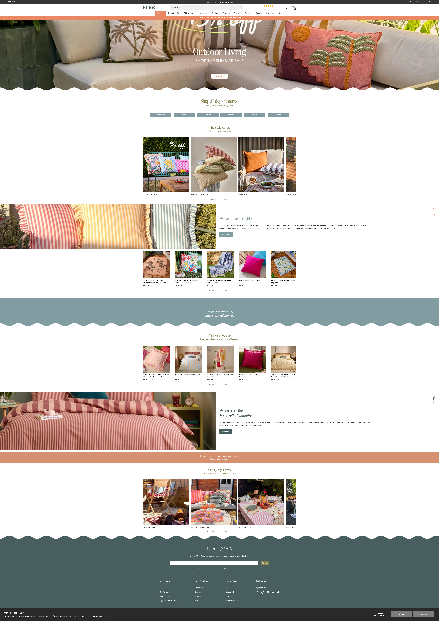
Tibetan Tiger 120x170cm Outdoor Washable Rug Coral (154, 281)
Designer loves (231, 592)
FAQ (417, 2)
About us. (225, 431)
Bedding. (231, 115)
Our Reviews (164, 592)
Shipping (198, 596)
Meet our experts (232, 600)
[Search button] (240, 7)
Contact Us (199, 588)
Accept (402, 614)
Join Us (265, 563)
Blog (227, 588)
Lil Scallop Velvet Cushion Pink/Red (249, 375)
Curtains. (278, 115)
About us (412, 2)
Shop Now (226, 234)
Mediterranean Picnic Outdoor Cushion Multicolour (187, 281)
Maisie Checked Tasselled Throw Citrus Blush (220, 375)
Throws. (254, 115)
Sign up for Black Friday (168, 600)
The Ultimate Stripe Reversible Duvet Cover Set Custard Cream (283, 375)
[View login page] (287, 8)
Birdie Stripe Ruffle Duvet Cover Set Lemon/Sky (187, 375)
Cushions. (208, 115)
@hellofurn (261, 587)
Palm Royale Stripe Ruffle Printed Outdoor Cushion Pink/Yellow (156, 375)
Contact (431, 2)
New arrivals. (161, 115)
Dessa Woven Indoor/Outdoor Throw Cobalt (219, 281)
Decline (423, 614)
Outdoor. (184, 115)
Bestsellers (230, 596)
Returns (198, 592)
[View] (219, 57)
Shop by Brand (164, 596)
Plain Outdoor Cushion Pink (250, 280)
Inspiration (424, 2)
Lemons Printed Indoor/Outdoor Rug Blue (284, 281)
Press (197, 600)
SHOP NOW (219, 76)
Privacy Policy (101, 616)
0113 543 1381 (12, 2)
